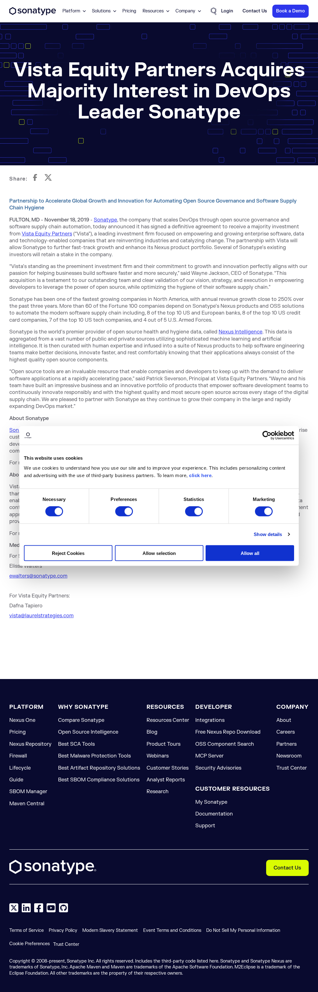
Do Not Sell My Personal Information (243, 930)
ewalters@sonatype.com (38, 576)
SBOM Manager (28, 792)
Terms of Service (26, 930)
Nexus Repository (30, 744)
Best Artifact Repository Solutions (99, 768)
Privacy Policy (63, 930)
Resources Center (168, 720)
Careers (285, 732)
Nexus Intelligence (240, 332)
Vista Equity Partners (47, 234)
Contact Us (287, 868)
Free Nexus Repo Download (228, 732)
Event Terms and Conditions (172, 930)
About (283, 720)
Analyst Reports (166, 780)
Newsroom (289, 756)
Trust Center (291, 768)
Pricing (129, 11)
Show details (268, 534)
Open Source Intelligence (88, 732)
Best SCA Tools (76, 744)
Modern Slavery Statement (110, 930)
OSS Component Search (224, 744)
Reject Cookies (68, 553)
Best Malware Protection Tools (94, 756)
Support (205, 826)
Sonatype (105, 220)
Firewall (18, 756)
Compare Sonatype (81, 720)
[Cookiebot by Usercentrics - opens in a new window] (267, 435)
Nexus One (22, 720)
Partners (286, 744)
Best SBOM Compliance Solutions (98, 780)
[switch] (124, 511)
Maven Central (26, 804)
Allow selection (159, 553)
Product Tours (163, 744)
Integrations (210, 720)
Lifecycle (20, 768)
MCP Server (209, 756)
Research (158, 792)
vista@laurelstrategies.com (41, 616)
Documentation (214, 814)
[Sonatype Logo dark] (32, 14)
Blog (152, 732)
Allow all (250, 553)
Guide (16, 780)
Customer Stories (168, 768)
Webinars (158, 756)
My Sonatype (211, 802)
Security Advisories (218, 768)
